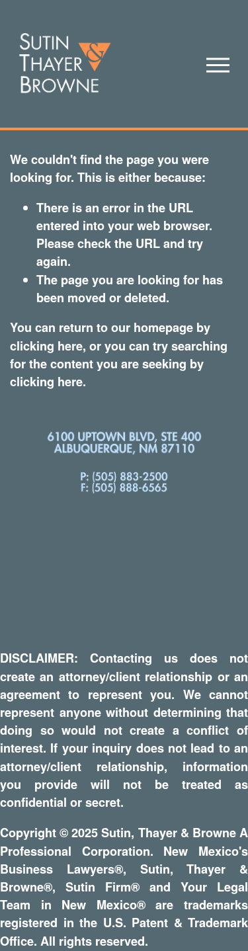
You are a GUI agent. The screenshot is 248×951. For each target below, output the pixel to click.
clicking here (46, 345)
